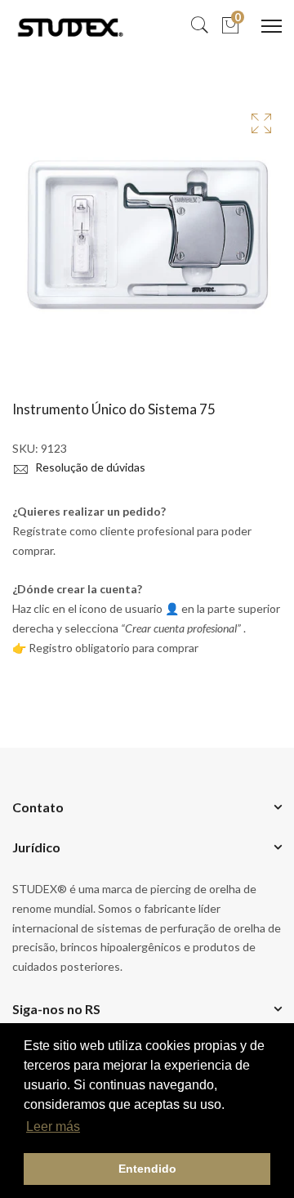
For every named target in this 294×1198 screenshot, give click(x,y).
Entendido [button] (147, 1168)
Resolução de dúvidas (89, 467)
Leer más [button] (53, 1126)
